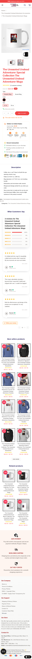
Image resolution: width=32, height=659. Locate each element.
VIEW (8, 355)
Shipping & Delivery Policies (9, 601)
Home (3, 10)
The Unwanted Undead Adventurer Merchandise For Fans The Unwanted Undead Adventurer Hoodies (23, 418)
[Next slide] (28, 38)
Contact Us (5, 608)
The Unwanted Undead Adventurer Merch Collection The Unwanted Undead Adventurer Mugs (23, 487)
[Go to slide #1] (12, 62)
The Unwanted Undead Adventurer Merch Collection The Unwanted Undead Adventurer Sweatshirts (8, 447)
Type (4, 91)
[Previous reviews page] (19, 327)
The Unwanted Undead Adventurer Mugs (14, 16)
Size (4, 102)
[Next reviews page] (27, 327)
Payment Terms (6, 603)
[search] (25, 5)
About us (4, 584)
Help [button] (29, 656)
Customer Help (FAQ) (8, 611)
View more (16, 459)
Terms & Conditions (7, 586)
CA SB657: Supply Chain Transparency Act (13, 593)
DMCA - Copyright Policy (8, 591)
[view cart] (30, 5)
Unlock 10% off (3, 651)
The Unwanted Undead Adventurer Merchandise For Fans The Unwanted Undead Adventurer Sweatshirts (8, 362)
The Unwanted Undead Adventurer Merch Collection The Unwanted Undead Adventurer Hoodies (24, 447)
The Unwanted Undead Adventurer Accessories (15, 13)
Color (4, 97)
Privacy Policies (6, 589)
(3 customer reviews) (16, 85)
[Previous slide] (4, 38)
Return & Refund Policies (8, 606)
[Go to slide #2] (20, 62)
